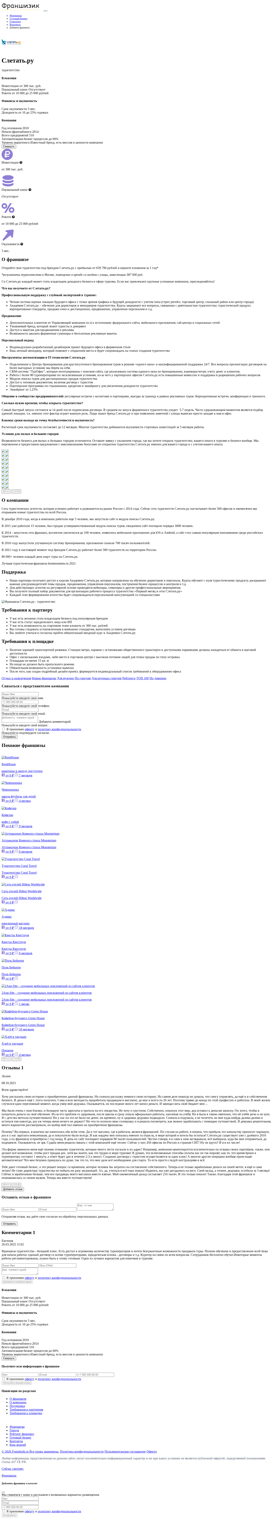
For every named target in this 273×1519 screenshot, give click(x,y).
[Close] (3, 1492)
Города (14, 1430)
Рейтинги (129, 678)
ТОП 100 (142, 678)
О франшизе (18, 1398)
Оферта (151, 1451)
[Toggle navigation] (45, 10)
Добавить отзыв (12, 1189)
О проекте (15, 21)
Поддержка (17, 1406)
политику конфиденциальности (59, 729)
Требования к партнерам (26, 1409)
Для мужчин (65, 678)
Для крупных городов (107, 678)
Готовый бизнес (19, 18)
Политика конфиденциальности (82, 1451)
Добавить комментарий (55, 721)
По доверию (157, 678)
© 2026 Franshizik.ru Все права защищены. (30, 1451)
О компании (18, 1402)
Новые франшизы (44, 678)
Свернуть (9, 146)
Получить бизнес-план (16, 1382)
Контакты (15, 24)
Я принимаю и (43, 729)
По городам (83, 678)
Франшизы (16, 15)
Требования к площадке (26, 1413)
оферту (29, 729)
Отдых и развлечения (16, 678)
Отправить (9, 736)
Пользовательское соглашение (125, 1451)
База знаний (18, 1444)
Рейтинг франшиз (22, 1434)
